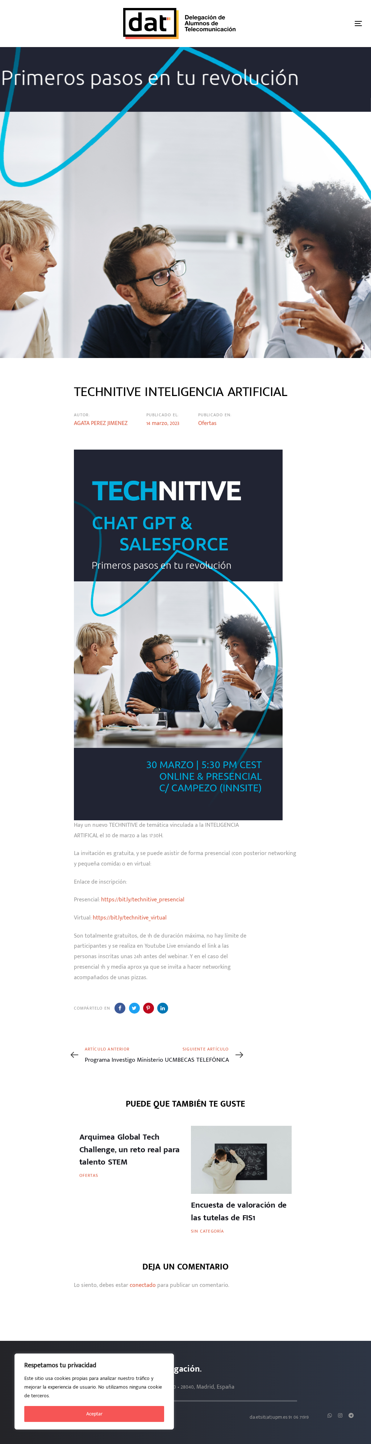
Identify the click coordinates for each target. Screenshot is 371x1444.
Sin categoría (207, 1231)
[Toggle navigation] (358, 23)
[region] (94, 1392)
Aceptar (94, 1414)
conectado (143, 1285)
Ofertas (207, 423)
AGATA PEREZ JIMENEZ (101, 423)
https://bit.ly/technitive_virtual (130, 918)
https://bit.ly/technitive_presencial (142, 900)
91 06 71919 (298, 1417)
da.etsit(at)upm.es (269, 1417)
